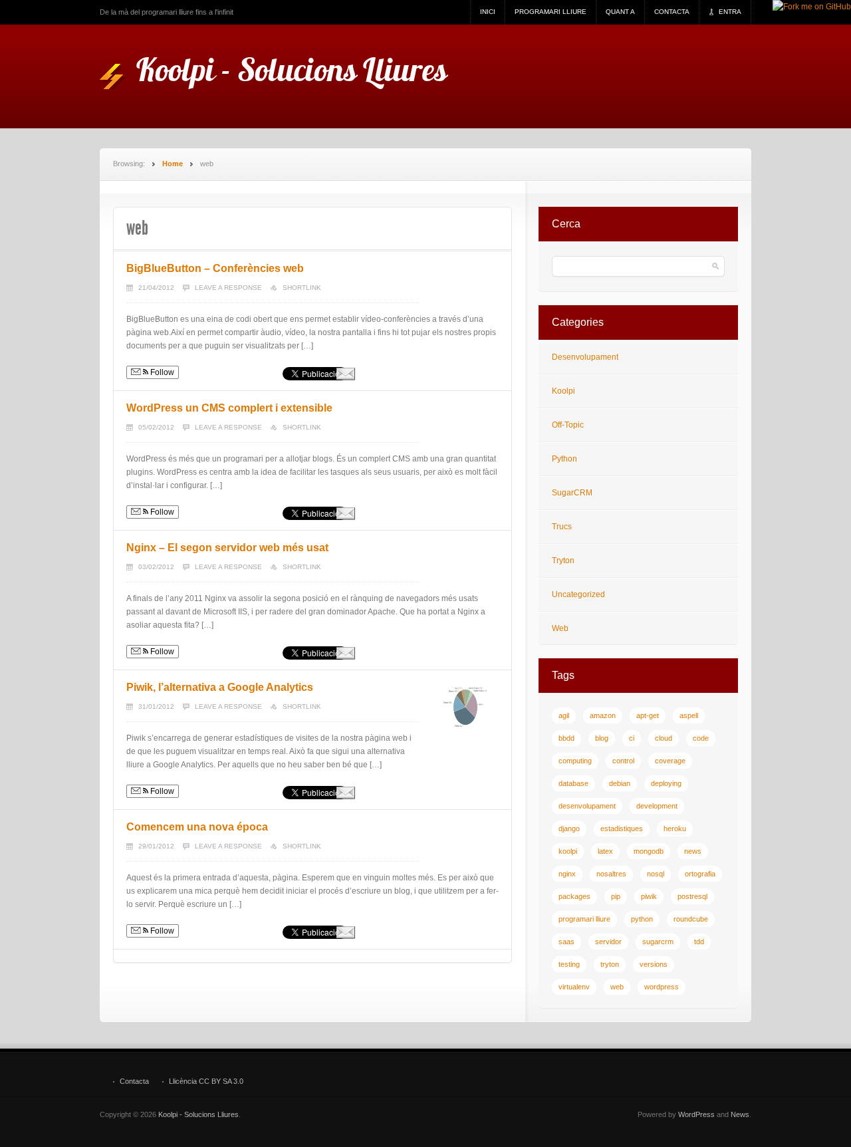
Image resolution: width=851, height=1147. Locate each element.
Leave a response (228, 287)
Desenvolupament (585, 357)
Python (564, 458)
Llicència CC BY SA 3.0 (206, 1081)
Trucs (562, 526)
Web (560, 628)
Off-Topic (568, 425)
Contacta (671, 11)
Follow (161, 372)
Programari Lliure (550, 11)
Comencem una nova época (197, 826)
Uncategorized (578, 594)
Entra (730, 11)
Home (172, 164)
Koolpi (563, 391)
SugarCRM (572, 492)
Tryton (563, 560)
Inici (487, 11)
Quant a (620, 11)
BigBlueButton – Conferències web (215, 268)
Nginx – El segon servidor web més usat (227, 547)
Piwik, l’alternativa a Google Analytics (219, 687)
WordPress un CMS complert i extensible (229, 408)
